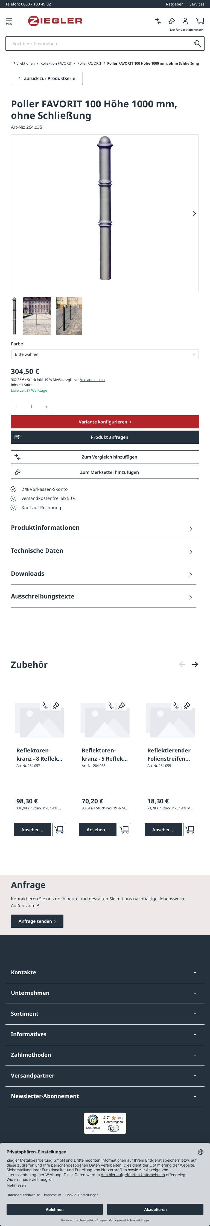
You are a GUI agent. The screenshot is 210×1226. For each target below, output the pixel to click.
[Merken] (172, 21)
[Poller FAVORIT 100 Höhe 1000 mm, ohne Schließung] (105, 208)
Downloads (27, 573)
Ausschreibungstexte (42, 596)
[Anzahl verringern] (16, 406)
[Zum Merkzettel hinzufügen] (56, 706)
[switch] (113, 1128)
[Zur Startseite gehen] (55, 21)
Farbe (17, 344)
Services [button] (197, 4)
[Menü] (9, 21)
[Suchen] (197, 43)
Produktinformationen (45, 527)
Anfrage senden (35, 921)
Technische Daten (37, 550)
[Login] (185, 21)
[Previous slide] (14, 63)
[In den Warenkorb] (58, 829)
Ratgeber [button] (174, 4)
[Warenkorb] (198, 21)
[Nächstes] (194, 213)
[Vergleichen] (158, 21)
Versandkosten (92, 379)
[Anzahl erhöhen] (46, 406)
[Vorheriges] (182, 664)
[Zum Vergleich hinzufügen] (45, 706)
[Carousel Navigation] (188, 664)
